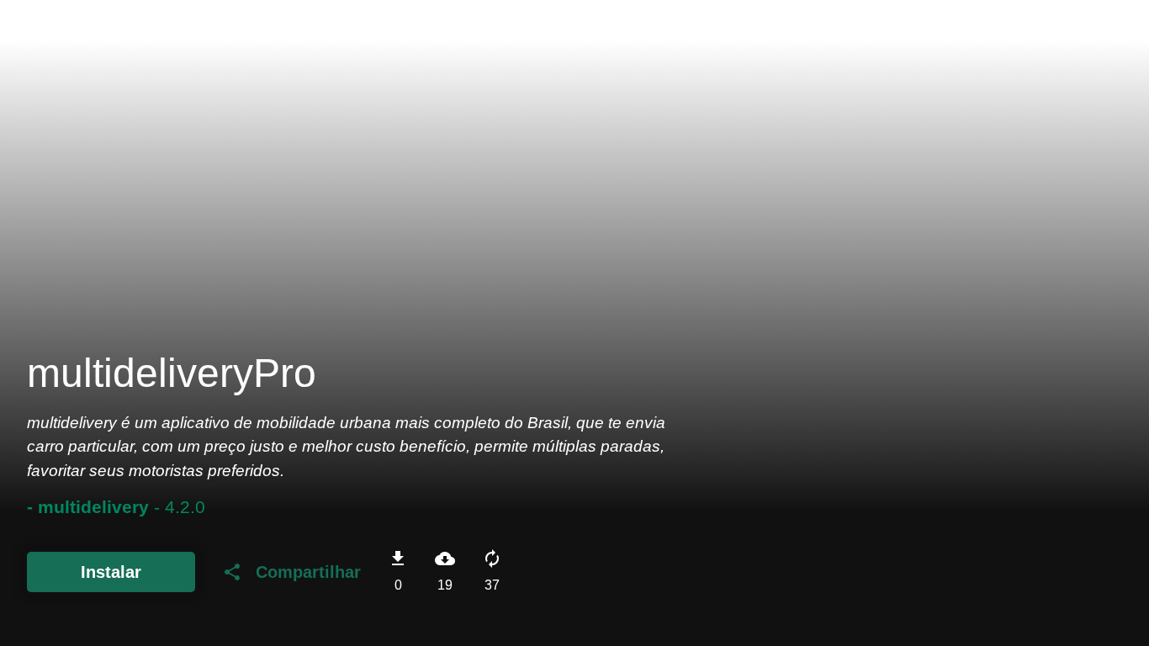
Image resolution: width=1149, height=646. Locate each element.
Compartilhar (291, 572)
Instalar (111, 572)
